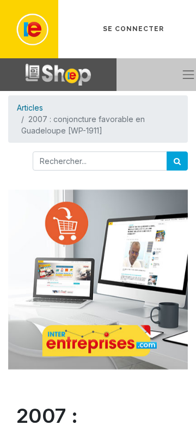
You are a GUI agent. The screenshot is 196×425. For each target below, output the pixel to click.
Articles (30, 107)
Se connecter (133, 29)
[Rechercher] (177, 161)
